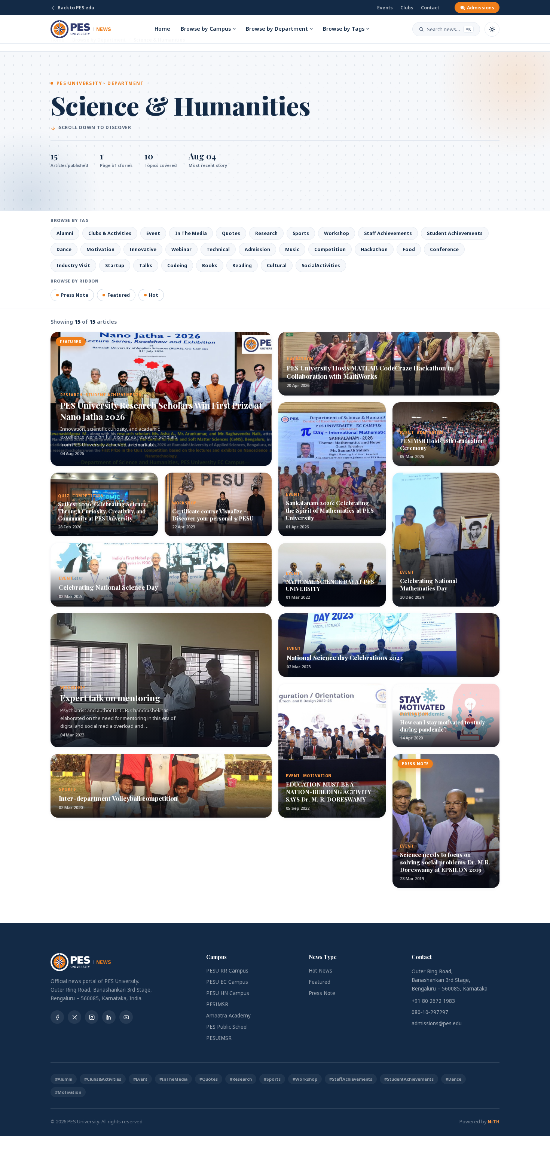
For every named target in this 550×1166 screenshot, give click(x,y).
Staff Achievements (388, 233)
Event (153, 233)
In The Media (191, 233)
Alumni (64, 233)
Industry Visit (73, 265)
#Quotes (208, 1079)
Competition (330, 249)
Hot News (320, 970)
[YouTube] (126, 1017)
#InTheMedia (173, 1079)
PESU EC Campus (227, 982)
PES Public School (227, 1026)
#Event (140, 1079)
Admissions (480, 7)
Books (209, 265)
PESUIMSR (219, 1038)
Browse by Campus (206, 28)
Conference (444, 249)
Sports (301, 233)
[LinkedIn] (109, 1017)
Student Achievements (455, 233)
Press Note (74, 295)
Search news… (449, 29)
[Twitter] (74, 1017)
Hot (153, 295)
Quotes (231, 233)
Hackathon (374, 249)
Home (162, 28)
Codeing (177, 265)
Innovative (142, 249)
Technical (218, 249)
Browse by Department (277, 28)
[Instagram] (91, 1017)
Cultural (277, 265)
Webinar (181, 249)
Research (266, 233)
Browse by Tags (343, 28)
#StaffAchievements (350, 1079)
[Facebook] (57, 1017)
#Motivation (68, 1092)
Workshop (336, 233)
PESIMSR (217, 1004)
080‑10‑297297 (430, 1012)
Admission (257, 249)
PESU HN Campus (227, 993)
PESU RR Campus (227, 970)
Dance (63, 249)
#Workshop (305, 1079)
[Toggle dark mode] (492, 29)
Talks (145, 265)
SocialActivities (321, 265)
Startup (114, 265)
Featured (118, 295)
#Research (241, 1079)
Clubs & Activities (109, 233)
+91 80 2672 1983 (433, 1001)
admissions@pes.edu (437, 1023)
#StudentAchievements (409, 1079)
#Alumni (63, 1079)
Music (292, 249)
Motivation (100, 249)
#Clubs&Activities (102, 1079)
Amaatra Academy (228, 1015)
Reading (242, 265)
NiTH (493, 1121)
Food (409, 249)
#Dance (453, 1079)
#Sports (272, 1079)
